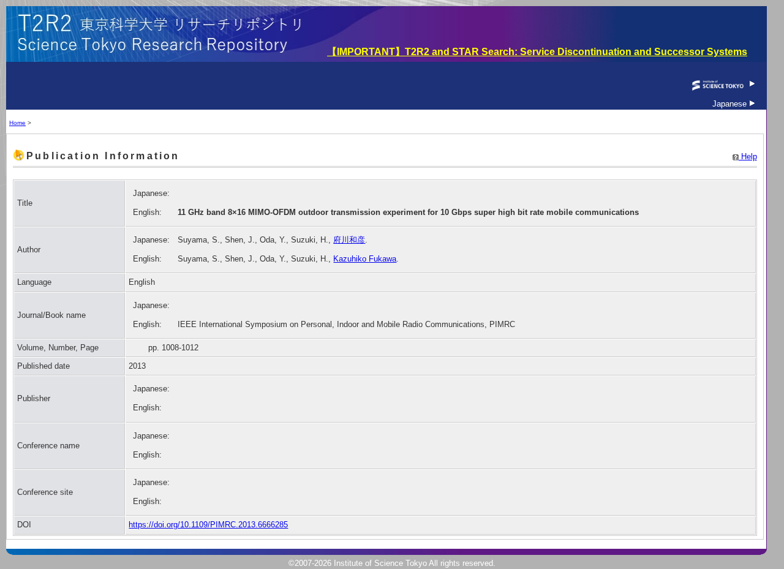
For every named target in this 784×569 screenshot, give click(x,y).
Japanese (730, 103)
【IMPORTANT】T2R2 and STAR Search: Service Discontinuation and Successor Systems (537, 52)
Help (748, 156)
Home (17, 122)
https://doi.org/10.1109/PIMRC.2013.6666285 (208, 524)
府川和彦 (349, 239)
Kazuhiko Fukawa (364, 258)
